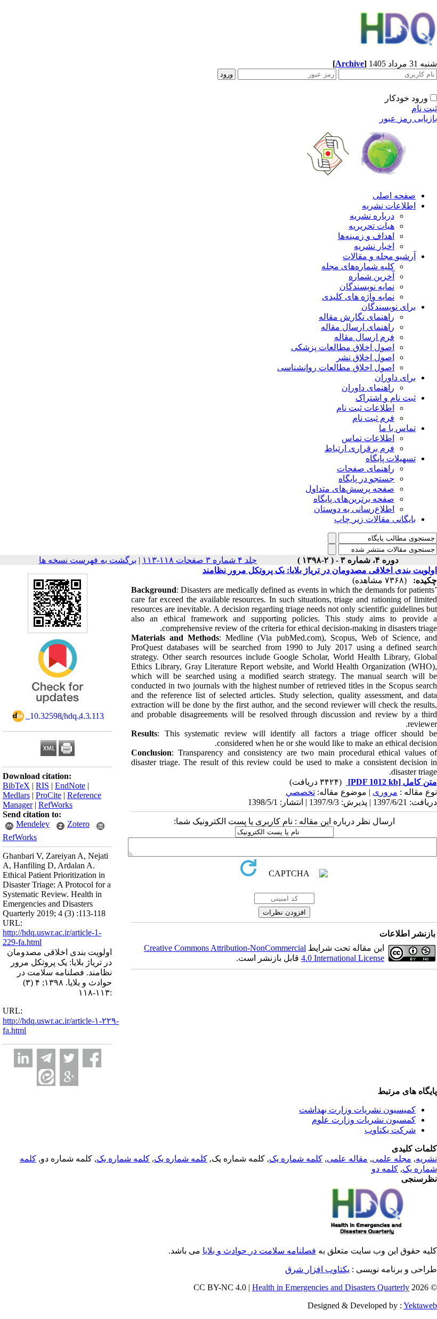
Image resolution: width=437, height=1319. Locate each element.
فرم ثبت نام (373, 417)
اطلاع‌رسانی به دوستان (354, 508)
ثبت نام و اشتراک (385, 397)
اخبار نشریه (374, 246)
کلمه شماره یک (295, 1158)
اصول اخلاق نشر (365, 357)
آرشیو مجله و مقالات (379, 256)
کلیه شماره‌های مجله (357, 266)
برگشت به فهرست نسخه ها (87, 560)
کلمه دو (384, 1168)
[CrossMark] (57, 706)
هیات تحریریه (371, 225)
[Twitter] (69, 1058)
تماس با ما (397, 428)
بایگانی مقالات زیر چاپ (375, 519)
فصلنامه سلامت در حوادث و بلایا (259, 1250)
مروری (385, 792)
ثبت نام (424, 108)
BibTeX (16, 785)
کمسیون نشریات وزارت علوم (364, 1119)
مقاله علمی (347, 1158)
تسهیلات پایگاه (391, 458)
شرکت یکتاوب (390, 1129)
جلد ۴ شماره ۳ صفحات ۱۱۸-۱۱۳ (199, 560)
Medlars (16, 795)
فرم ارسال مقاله (364, 337)
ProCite (48, 795)
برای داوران (395, 377)
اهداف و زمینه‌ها (366, 235)
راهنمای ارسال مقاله (357, 326)
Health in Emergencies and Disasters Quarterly (330, 1287)
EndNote (70, 785)
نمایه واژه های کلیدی (358, 296)
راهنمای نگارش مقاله (356, 316)
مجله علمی (391, 1158)
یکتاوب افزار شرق (317, 1269)
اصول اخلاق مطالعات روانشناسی (335, 367)
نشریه (426, 1158)
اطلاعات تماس (368, 438)
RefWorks (55, 804)
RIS (42, 785)
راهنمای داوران (368, 387)
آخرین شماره (371, 276)
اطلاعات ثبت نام (365, 407)
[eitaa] (46, 1076)
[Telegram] (46, 1058)
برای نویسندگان (388, 306)
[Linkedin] (23, 1058)
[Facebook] (92, 1058)
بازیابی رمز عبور (408, 118)
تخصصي (300, 792)
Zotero (78, 823)
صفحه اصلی (394, 195)
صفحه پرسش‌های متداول (349, 488)
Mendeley (33, 823)
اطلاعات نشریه (389, 205)
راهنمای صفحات (365, 468)
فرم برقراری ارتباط (359, 448)
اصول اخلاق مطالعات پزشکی (342, 347)
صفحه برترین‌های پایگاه (353, 498)
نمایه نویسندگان (366, 286)
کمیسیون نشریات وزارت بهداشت (357, 1109)
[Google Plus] (69, 1076)
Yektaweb (420, 1305)
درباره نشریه (372, 215)
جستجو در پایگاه (366, 478)
